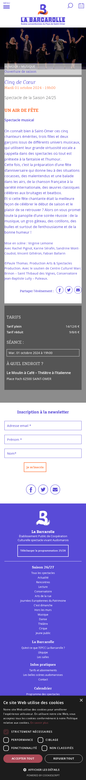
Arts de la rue (43, 596)
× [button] (81, 700)
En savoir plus (39, 723)
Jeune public (43, 633)
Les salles (43, 657)
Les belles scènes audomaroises (43, 675)
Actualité (43, 577)
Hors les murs (43, 610)
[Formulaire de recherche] (69, 6)
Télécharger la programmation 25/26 (43, 551)
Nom (11, 453)
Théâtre (43, 623)
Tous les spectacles (43, 573)
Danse (43, 619)
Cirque (43, 628)
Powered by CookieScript (43, 775)
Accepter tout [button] (23, 758)
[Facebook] (60, 291)
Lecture (43, 586)
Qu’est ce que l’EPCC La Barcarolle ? (43, 647)
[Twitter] (69, 291)
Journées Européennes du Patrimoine (43, 600)
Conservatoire (43, 591)
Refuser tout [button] (63, 758)
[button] (6, 5)
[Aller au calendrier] (80, 6)
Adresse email (19, 426)
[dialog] (43, 738)
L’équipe (43, 652)
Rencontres (43, 582)
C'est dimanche (43, 605)
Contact (43, 679)
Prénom (14, 439)
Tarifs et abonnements (43, 670)
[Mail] (78, 291)
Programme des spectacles (43, 694)
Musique (43, 614)
